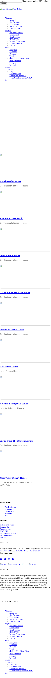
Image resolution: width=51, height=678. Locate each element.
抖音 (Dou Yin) (15, 654)
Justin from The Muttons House (16, 440)
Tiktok (11, 649)
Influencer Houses (7, 525)
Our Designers (10, 507)
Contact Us (9, 662)
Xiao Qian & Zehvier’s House (15, 292)
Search (3, 4)
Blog (6, 516)
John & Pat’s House (10, 255)
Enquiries (8, 513)
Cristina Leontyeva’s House (14, 403)
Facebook (13, 645)
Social (7, 640)
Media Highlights (16, 619)
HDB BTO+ (5, 531)
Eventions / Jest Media (11, 218)
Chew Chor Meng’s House (13, 477)
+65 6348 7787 (20, 551)
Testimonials (9, 509)
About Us (8, 611)
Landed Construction (8, 533)
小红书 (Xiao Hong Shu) (19, 651)
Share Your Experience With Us (21, 671)
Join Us (7, 660)
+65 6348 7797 (34, 551)
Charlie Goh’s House (10, 181)
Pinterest (12, 656)
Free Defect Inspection (17, 669)
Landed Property (6, 535)
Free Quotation (15, 667)
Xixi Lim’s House (9, 366)
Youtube (12, 647)
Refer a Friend (14, 621)
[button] (2, 14)
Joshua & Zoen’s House (12, 329)
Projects (8, 624)
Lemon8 (12, 658)
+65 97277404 (5, 551)
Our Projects (9, 511)
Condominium (5, 529)
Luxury (3, 538)
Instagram (13, 643)
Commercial (4, 527)
